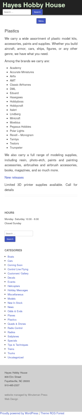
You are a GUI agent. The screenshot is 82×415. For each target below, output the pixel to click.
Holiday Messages (18, 290)
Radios (11, 332)
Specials (12, 340)
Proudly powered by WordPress (19, 413)
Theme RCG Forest (52, 413)
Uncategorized (15, 357)
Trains (11, 349)
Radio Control (15, 328)
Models (12, 298)
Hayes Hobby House (34, 4)
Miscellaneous (15, 294)
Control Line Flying (18, 269)
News (11, 307)
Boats (11, 256)
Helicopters (14, 286)
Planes (11, 315)
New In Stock (15, 303)
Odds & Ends (15, 311)
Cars (10, 261)
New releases (14, 177)
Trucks (11, 353)
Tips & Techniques (18, 345)
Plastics (12, 319)
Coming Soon (15, 265)
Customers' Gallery (18, 273)
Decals (11, 277)
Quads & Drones (17, 324)
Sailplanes (13, 336)
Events (11, 282)
